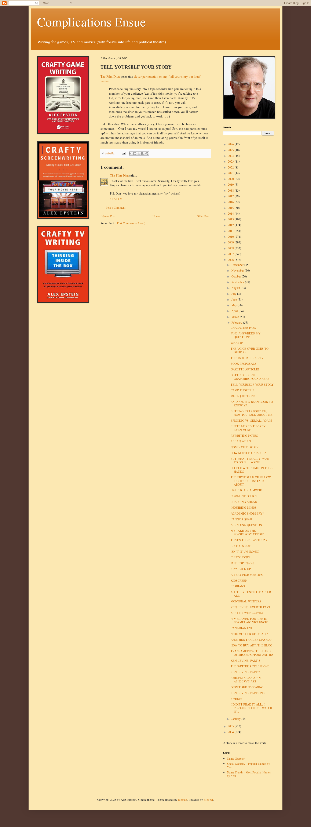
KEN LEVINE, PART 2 (245, 672)
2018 (231, 190)
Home (156, 216)
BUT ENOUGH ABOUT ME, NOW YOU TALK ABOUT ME (251, 413)
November (238, 270)
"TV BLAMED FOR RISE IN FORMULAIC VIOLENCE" (249, 620)
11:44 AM (116, 199)
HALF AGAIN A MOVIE (246, 490)
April (235, 311)
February (237, 322)
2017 (231, 196)
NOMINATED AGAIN (245, 447)
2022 (231, 167)
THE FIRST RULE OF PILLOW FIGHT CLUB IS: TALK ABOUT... (251, 480)
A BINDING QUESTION (246, 525)
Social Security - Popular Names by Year (248, 765)
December (237, 265)
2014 (231, 213)
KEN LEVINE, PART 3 (245, 661)
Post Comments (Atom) (131, 223)
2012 (231, 225)
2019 (231, 184)
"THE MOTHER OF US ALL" (249, 634)
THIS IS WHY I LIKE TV (247, 358)
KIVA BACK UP (241, 569)
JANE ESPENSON (242, 563)
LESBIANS (238, 586)
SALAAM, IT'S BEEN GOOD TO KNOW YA (252, 403)
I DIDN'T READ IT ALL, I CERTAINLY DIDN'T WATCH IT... (251, 708)
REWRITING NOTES (244, 436)
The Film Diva (110, 76)
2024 (231, 156)
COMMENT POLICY (244, 496)
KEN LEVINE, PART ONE (248, 693)
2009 (231, 242)
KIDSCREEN (239, 580)
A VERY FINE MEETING (247, 575)
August (236, 288)
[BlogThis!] (135, 153)
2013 (231, 219)
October (236, 276)
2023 (231, 161)
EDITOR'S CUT (241, 546)
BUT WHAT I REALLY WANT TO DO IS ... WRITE (250, 460)
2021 (231, 173)
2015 (231, 208)
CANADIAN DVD (242, 628)
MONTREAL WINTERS (246, 601)
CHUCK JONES (240, 557)
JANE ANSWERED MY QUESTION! (245, 335)
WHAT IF (237, 343)
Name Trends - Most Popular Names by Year (249, 774)
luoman (182, 800)
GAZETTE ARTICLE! (245, 369)
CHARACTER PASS (243, 328)
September (238, 282)
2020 (231, 179)
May (234, 305)
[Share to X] (139, 153)
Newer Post (108, 216)
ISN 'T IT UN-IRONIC (245, 551)
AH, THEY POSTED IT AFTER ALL (251, 594)
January (236, 719)
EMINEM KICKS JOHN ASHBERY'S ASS (246, 679)
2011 (231, 231)
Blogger (208, 800)
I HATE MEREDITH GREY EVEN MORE (248, 428)
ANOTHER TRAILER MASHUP (251, 640)
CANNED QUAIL (242, 519)
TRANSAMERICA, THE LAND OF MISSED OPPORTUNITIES (252, 653)
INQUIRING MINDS (244, 507)
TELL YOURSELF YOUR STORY (252, 384)
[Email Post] (123, 153)
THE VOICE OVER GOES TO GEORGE (249, 350)
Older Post (203, 216)
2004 (231, 732)
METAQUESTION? (243, 396)
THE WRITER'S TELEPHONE (250, 666)
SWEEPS (236, 699)
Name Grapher (236, 759)
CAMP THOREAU (242, 390)
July (234, 294)
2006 (231, 260)
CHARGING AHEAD (244, 502)
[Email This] (131, 153)
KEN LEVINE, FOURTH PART (250, 607)
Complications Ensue (91, 21)
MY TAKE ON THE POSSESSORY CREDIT (247, 532)
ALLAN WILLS (241, 441)
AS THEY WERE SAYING (247, 613)
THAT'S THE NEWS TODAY (249, 540)
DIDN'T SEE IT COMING (247, 687)
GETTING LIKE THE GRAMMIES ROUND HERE (250, 377)
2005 (231, 726)
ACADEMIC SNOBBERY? (247, 513)
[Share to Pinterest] (147, 153)
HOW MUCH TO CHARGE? (248, 453)
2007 (231, 254)
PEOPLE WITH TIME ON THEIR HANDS (252, 470)
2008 (231, 248)
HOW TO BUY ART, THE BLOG (251, 645)
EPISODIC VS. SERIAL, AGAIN (251, 420)
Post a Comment (115, 208)
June (234, 299)
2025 (231, 150)
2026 (231, 144)
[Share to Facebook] (143, 153)
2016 (231, 202)
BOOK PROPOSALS (243, 364)
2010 (231, 237)
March (235, 317)
